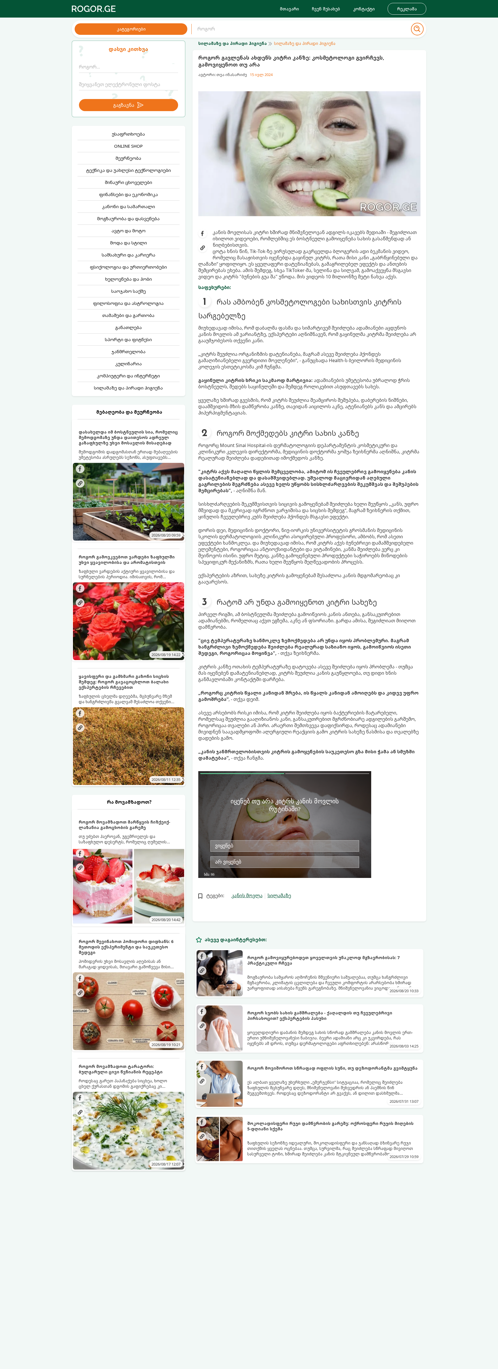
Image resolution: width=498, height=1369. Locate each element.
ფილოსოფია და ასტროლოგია (128, 303)
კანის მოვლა (247, 895)
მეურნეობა (128, 158)
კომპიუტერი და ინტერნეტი (128, 376)
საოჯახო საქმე (128, 291)
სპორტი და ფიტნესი (128, 339)
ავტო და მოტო (129, 230)
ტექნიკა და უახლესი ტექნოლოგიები (128, 170)
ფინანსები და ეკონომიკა (128, 194)
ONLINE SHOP (128, 146)
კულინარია (128, 363)
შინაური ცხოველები (128, 182)
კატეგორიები (131, 29)
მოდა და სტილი (128, 243)
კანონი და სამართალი (128, 206)
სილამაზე (279, 895)
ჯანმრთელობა (129, 351)
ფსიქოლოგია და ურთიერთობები (128, 267)
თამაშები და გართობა (128, 315)
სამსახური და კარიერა (128, 255)
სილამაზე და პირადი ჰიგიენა (128, 388)
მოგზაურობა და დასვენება (128, 218)
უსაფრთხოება (128, 134)
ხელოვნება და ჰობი (128, 279)
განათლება (128, 327)
